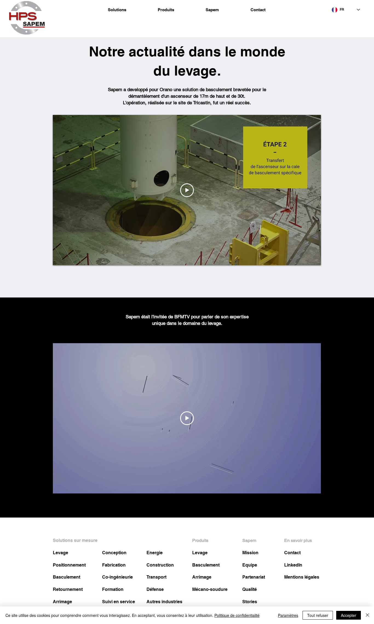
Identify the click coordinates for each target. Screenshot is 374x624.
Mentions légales (301, 577)
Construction (160, 565)
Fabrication (114, 565)
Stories (249, 601)
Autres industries (164, 601)
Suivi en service (118, 601)
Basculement (66, 577)
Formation (112, 589)
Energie (154, 552)
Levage (60, 552)
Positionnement (69, 565)
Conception (114, 552)
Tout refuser (317, 615)
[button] (117, 10)
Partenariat (253, 577)
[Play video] (187, 190)
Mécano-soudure (210, 589)
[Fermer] (367, 615)
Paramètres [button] (288, 615)
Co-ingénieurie (117, 577)
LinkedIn (293, 565)
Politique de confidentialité (237, 615)
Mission (250, 552)
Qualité (249, 589)
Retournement (68, 589)
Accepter (348, 615)
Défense (155, 589)
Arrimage (62, 601)
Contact (292, 552)
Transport (156, 577)
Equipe (249, 565)
